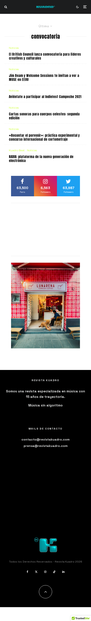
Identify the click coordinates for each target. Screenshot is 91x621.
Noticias (14, 47)
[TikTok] (54, 571)
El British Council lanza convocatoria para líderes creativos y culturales (45, 56)
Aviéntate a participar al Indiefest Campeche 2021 (45, 97)
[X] (36, 571)
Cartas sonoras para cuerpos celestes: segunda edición (44, 116)
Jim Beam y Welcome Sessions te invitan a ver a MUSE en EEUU (44, 78)
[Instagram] (45, 571)
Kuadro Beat (17, 150)
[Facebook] (27, 571)
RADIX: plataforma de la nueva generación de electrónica (41, 159)
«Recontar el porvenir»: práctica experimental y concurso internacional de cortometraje (44, 137)
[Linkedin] (63, 571)
